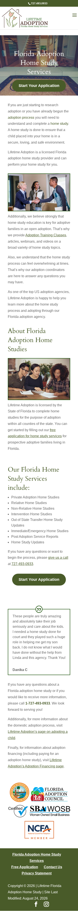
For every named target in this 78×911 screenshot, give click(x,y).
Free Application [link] (24, 867)
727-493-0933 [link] (22, 564)
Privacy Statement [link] (37, 873)
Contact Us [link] (53, 867)
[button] (74, 18)
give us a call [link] (58, 557)
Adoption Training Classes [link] (45, 235)
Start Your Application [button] (39, 85)
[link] (25, 17)
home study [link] (59, 123)
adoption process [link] (21, 117)
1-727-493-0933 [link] (37, 703)
